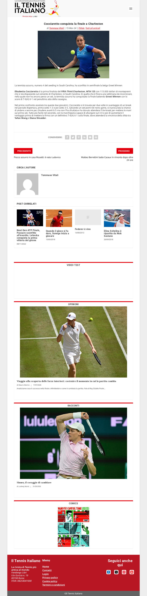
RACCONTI (73, 405)
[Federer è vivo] (88, 217)
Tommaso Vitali (56, 28)
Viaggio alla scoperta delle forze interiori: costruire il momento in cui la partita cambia (67, 381)
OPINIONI (73, 304)
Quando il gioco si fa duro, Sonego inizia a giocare (57, 233)
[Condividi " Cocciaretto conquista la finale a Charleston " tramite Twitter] (73, 137)
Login (45, 574)
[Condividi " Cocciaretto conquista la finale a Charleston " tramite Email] (90, 137)
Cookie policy (49, 581)
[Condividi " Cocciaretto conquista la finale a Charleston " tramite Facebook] (67, 137)
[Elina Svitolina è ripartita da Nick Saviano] (117, 218)
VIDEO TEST (73, 265)
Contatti (47, 570)
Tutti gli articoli (92, 28)
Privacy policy (50, 577)
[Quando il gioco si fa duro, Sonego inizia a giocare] (59, 218)
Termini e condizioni (53, 584)
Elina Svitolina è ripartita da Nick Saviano (113, 233)
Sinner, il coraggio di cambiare (34, 482)
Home (45, 566)
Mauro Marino (24, 385)
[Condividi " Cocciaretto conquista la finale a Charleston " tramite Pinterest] (79, 137)
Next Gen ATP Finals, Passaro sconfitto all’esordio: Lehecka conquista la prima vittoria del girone (28, 235)
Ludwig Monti (24, 486)
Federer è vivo (83, 229)
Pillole (81, 28)
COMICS (73, 503)
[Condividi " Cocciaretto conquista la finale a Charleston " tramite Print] (96, 137)
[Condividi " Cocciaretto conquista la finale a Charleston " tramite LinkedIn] (84, 137)
